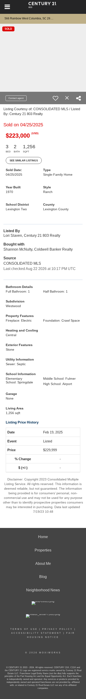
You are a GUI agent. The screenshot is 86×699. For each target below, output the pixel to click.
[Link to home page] (43, 7)
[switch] (55, 98)
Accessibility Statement (36, 633)
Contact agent (16, 98)
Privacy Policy (57, 629)
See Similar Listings (24, 160)
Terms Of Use (24, 629)
